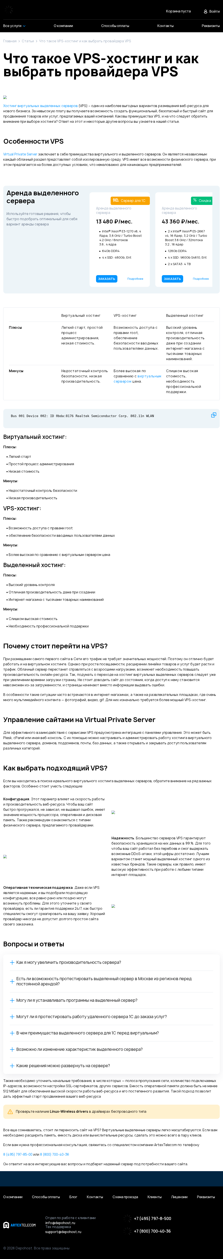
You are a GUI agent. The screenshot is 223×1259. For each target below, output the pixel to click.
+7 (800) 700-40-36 (152, 1231)
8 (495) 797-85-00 (17, 1154)
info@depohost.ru (60, 1223)
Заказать (106, 279)
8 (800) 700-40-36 (54, 1154)
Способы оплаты (46, 1197)
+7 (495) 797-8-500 (152, 1218)
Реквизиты (206, 1197)
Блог (73, 1197)
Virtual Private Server (20, 154)
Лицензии (179, 1197)
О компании (12, 1197)
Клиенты (155, 1197)
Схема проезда (125, 1197)
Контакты (95, 1197)
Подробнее (135, 279)
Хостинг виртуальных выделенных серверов (40, 106)
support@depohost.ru (63, 1232)
